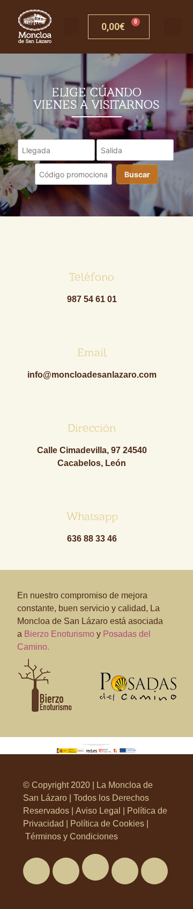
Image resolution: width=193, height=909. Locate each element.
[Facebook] (36, 871)
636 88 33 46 (92, 538)
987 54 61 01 (92, 299)
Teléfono (91, 276)
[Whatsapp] (95, 867)
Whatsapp (92, 516)
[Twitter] (66, 871)
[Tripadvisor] (125, 871)
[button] (71, 26)
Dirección (92, 427)
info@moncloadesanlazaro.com (92, 374)
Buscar (137, 174)
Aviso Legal (99, 810)
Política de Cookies (107, 823)
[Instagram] (154, 871)
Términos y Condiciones (70, 836)
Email (92, 352)
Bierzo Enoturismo (59, 633)
